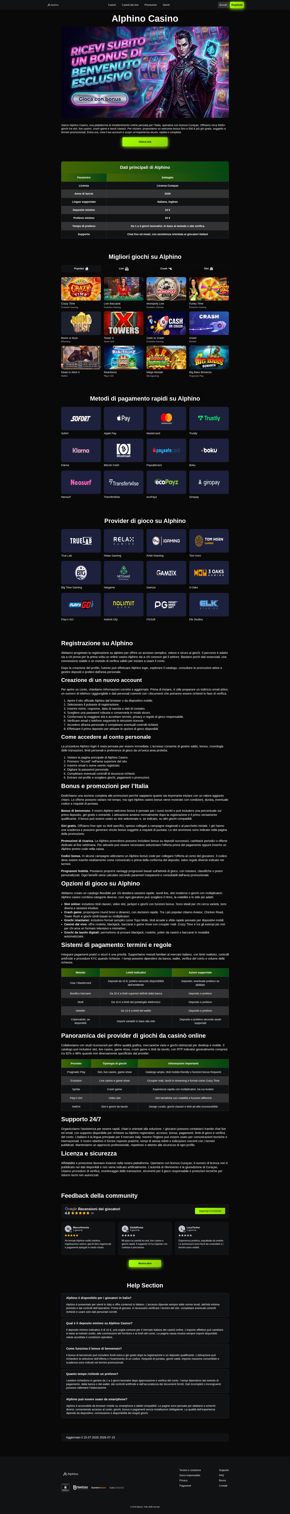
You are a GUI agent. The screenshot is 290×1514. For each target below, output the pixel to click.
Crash (163, 268)
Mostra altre (145, 1263)
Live (121, 268)
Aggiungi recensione (210, 1211)
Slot (206, 268)
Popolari (79, 268)
